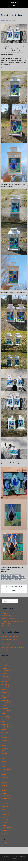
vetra (12, 579)
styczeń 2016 (5, 820)
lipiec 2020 (5, 708)
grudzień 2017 (5, 764)
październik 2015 (6, 828)
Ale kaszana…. (5, 613)
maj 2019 (4, 734)
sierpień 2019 (5, 729)
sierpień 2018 (5, 745)
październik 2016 (6, 796)
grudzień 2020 (5, 695)
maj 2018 (4, 750)
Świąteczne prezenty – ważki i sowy (15, 642)
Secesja (21, 577)
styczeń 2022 (5, 663)
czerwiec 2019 (6, 732)
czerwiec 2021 (6, 679)
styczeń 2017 (5, 788)
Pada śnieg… (8, 644)
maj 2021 (4, 681)
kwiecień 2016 (6, 812)
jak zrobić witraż (6, 577)
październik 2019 (6, 727)
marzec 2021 (5, 687)
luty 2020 (4, 721)
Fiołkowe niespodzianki (14, 636)
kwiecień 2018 (6, 753)
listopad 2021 (5, 668)
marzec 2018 (5, 756)
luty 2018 (4, 758)
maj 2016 (4, 809)
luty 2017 (4, 785)
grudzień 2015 (5, 822)
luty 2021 (4, 689)
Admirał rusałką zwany (7, 626)
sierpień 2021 (5, 673)
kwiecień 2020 (6, 716)
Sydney (14, 858)
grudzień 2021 (5, 665)
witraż (17, 579)
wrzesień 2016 (6, 798)
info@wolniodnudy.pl (9, 843)
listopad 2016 (5, 793)
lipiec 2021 (5, 676)
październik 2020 (6, 700)
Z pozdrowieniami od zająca (15, 586)
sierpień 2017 (5, 774)
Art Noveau (4, 575)
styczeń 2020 (5, 724)
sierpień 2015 (5, 833)
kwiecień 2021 (6, 684)
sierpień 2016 (5, 801)
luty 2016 (4, 817)
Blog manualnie (5, 20)
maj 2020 (4, 713)
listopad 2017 (5, 766)
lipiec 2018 (5, 748)
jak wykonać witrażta (14, 575)
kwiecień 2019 (6, 737)
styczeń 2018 (5, 761)
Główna (12, 20)
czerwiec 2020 (6, 711)
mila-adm (4, 18)
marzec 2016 (5, 814)
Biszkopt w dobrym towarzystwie (10, 616)
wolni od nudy (14, 2)
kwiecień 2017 (6, 782)
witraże (23, 579)
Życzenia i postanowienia (8, 618)
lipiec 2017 (5, 777)
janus (3, 642)
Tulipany (13, 590)
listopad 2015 (5, 825)
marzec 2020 (5, 719)
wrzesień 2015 (6, 830)
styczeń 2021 (5, 692)
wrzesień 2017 (6, 772)
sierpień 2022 (5, 660)
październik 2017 (6, 769)
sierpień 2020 (5, 705)
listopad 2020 (5, 697)
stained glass (5, 579)
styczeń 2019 (5, 742)
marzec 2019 (5, 740)
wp (3, 644)
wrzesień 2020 (6, 703)
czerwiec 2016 (6, 806)
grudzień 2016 (5, 790)
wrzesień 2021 (6, 671)
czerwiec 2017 (6, 780)
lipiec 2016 (5, 804)
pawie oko (15, 577)
